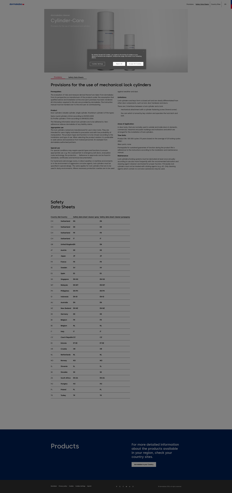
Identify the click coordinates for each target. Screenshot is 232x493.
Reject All (119, 64)
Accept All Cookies (135, 64)
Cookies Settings (97, 64)
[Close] (144, 51)
